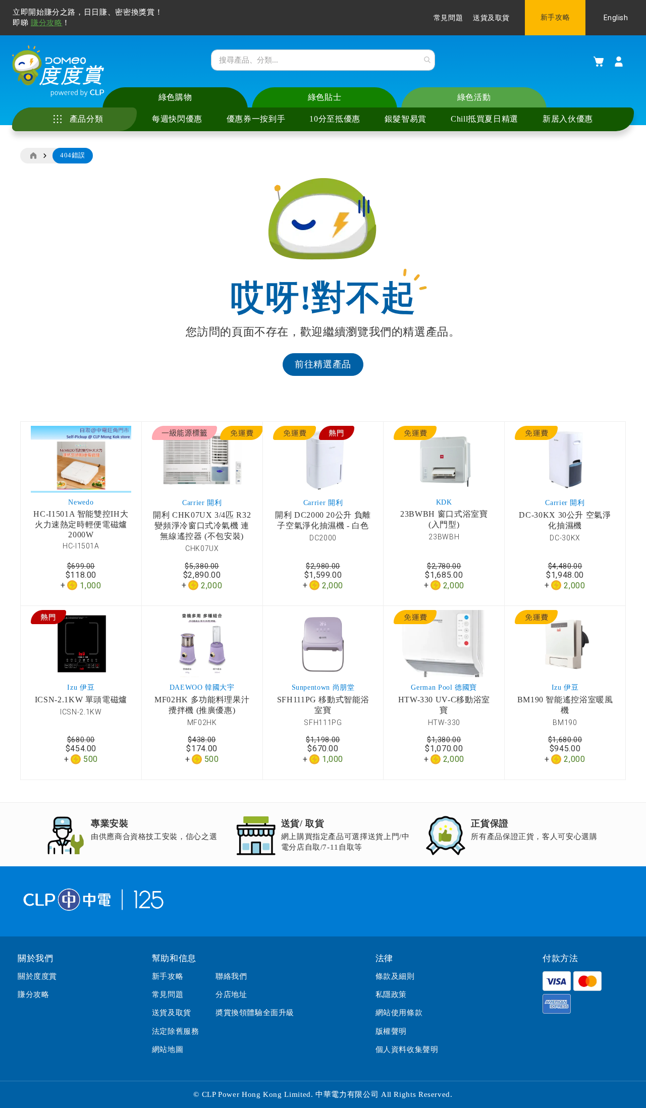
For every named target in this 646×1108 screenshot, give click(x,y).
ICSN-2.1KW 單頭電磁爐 (81, 699)
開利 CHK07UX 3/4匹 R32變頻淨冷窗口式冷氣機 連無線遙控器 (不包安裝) (202, 525)
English (616, 18)
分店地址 (231, 994)
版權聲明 (391, 1031)
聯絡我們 (231, 976)
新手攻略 (555, 17)
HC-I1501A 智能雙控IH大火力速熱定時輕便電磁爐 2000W (80, 524)
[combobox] (323, 60)
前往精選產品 (323, 364)
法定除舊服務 (175, 1031)
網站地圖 (167, 1049)
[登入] (619, 62)
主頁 (32, 156)
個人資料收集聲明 (407, 1049)
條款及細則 (395, 976)
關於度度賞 (37, 976)
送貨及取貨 (491, 18)
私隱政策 (391, 994)
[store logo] (58, 71)
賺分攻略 (47, 23)
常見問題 (448, 18)
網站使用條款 (399, 1013)
